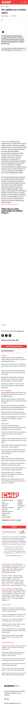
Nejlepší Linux (5, 600)
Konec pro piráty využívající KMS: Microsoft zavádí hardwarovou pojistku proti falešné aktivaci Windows (13, 451)
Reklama (4, 505)
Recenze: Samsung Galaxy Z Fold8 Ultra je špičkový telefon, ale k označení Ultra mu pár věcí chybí (14, 400)
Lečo (12, 583)
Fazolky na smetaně (7, 577)
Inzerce (20, 507)
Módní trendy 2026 (15, 570)
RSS (19, 509)
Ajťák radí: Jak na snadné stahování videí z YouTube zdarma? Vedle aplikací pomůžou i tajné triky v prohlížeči (13, 480)
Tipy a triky (4, 456)
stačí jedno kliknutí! (17, 50)
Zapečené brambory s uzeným (18, 585)
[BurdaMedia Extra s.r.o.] (10, 495)
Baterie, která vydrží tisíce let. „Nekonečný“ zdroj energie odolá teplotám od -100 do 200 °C (13, 366)
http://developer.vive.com (9, 204)
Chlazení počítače (17, 588)
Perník (7, 583)
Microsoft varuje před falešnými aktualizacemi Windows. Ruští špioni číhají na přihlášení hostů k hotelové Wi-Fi (13, 427)
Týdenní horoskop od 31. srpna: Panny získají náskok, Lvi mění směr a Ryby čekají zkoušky (13, 669)
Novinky (7, 6)
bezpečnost (5, 423)
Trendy (3, 325)
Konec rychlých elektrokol (8, 590)
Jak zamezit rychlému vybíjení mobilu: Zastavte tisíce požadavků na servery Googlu (13, 624)
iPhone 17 (4, 598)
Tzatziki (16, 582)
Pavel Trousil (5, 16)
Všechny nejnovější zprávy (14, 346)
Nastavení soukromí (7, 511)
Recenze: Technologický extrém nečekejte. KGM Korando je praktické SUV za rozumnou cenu (14, 615)
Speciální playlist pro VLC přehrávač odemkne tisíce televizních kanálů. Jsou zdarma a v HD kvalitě (12, 474)
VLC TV (10, 598)
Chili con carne (16, 578)
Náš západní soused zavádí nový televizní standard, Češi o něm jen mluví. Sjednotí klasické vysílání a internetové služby (12, 379)
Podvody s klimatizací (18, 598)
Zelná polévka (9, 582)
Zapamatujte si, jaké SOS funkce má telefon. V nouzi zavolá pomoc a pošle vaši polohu (13, 620)
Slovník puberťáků (6, 565)
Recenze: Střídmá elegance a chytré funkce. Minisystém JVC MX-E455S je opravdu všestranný (13, 418)
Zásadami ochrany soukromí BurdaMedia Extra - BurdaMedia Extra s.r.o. (14, 541)
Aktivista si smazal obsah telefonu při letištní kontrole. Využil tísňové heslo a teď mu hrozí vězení (14, 440)
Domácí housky (5, 585)
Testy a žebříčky (6, 390)
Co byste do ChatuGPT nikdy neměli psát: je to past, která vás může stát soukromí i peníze (13, 433)
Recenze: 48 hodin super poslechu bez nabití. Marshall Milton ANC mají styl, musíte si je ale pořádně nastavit (13, 394)
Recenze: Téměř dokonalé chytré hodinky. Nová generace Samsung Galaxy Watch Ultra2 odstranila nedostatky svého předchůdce (13, 407)
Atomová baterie (16, 595)
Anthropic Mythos (6, 595)
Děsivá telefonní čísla (17, 564)
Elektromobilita (19, 596)
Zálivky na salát (15, 580)
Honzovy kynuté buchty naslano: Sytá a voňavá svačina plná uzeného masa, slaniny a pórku (13, 659)
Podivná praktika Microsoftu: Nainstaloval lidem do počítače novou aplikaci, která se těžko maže (13, 372)
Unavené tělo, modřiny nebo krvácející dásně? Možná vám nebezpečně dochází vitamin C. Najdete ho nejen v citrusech (13, 654)
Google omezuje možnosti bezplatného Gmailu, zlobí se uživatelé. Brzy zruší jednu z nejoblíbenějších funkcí (13, 359)
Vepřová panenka (17, 575)
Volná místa (5, 504)
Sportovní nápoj (6, 580)
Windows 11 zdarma (19, 593)
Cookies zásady (6, 517)
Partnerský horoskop (17, 565)
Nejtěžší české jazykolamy (12, 567)
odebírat (14, 527)
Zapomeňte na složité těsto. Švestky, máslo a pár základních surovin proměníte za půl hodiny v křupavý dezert (14, 647)
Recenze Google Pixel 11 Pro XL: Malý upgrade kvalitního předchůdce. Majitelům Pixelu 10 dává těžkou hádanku (14, 630)
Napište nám (20, 331)
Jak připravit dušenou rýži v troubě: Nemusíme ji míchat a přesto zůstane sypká (14, 664)
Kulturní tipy (9, 569)
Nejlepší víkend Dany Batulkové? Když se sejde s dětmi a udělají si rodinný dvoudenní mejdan (14, 674)
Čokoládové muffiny (18, 577)
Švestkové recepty (18, 583)
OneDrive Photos (17, 591)
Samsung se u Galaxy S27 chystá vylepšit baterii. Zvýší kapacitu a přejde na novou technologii (12, 385)
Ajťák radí (15, 569)
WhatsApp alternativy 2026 (8, 572)
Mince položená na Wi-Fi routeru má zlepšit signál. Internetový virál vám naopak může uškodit (12, 637)
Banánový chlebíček (7, 578)
